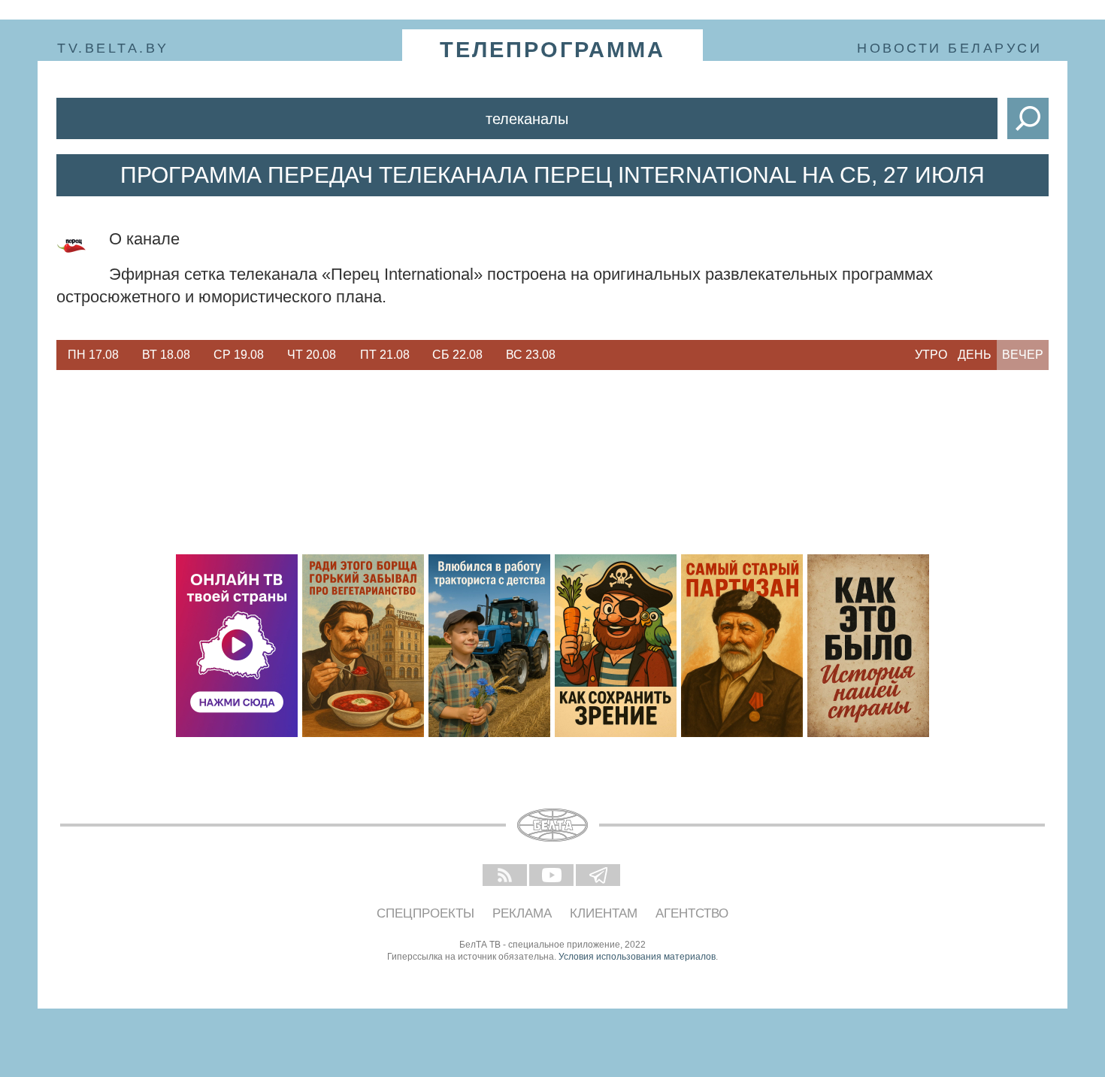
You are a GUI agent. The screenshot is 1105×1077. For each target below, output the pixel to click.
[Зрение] (616, 645)
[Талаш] (742, 645)
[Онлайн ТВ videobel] (237, 645)
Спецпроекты (425, 913)
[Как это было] (868, 645)
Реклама (522, 913)
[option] (92, 355)
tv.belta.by (113, 48)
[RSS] (506, 876)
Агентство (691, 913)
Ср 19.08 (238, 354)
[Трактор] (489, 645)
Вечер (1022, 354)
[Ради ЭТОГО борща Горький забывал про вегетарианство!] (363, 645)
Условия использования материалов (637, 956)
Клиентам (603, 913)
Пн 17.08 (93, 354)
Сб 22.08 (457, 354)
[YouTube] (552, 876)
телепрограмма (552, 50)
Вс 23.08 (531, 354)
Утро (931, 354)
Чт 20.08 (311, 354)
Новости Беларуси (949, 48)
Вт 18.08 (166, 354)
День (974, 354)
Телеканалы (527, 119)
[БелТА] (552, 825)
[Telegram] (599, 876)
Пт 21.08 (385, 354)
